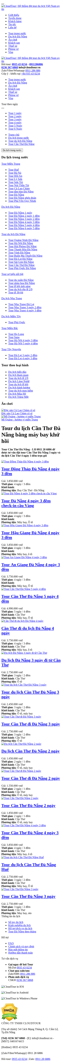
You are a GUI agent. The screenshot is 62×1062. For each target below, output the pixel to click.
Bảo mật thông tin (18, 949)
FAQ (11, 943)
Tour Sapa (13, 337)
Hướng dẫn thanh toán (20, 952)
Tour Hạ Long (16, 334)
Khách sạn (14, 42)
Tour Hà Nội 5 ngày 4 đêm (23, 343)
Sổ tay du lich (15, 922)
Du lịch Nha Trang (11, 298)
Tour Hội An (15, 175)
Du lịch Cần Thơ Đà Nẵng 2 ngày (30, 751)
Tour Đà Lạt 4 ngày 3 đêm (22, 358)
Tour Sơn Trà (15, 182)
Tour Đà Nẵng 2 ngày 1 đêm (24, 215)
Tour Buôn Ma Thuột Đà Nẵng (25, 255)
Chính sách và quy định (21, 946)
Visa (10, 52)
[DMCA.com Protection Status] (9, 1020)
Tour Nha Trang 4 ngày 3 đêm (24, 310)
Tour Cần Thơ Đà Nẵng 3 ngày (28, 896)
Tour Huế (13, 169)
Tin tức (12, 24)
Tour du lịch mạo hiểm (20, 390)
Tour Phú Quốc (16, 322)
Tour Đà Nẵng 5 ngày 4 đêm (24, 225)
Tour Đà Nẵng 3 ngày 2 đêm (24, 218)
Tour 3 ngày (15, 119)
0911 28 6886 (42, 1058)
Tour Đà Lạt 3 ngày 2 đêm (22, 355)
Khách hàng (15, 21)
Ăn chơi (12, 39)
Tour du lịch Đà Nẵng (13, 234)
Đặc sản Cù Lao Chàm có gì (16, 413)
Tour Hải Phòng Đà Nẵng (22, 246)
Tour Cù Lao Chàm (19, 188)
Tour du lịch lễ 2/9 (18, 378)
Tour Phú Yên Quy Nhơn (22, 200)
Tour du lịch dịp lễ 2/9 (20, 289)
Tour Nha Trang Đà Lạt (21, 304)
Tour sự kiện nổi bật (12, 274)
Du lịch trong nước (12, 150)
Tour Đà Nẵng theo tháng (22, 931)
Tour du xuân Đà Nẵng (21, 280)
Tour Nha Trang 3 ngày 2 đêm (24, 307)
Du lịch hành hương (19, 387)
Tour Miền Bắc (9, 328)
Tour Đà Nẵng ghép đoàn (22, 197)
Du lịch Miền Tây (11, 316)
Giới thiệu (13, 15)
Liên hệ (12, 27)
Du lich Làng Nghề (18, 381)
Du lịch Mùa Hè (17, 393)
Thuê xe (12, 45)
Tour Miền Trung (10, 163)
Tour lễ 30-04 (15, 292)
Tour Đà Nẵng (16, 194)
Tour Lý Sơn (15, 179)
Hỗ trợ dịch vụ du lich (20, 928)
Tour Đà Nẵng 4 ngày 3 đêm (24, 222)
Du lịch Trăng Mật (18, 396)
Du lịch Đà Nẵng (17, 36)
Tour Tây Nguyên (11, 349)
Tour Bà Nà (14, 172)
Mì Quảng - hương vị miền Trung (19, 419)
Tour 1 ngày (15, 113)
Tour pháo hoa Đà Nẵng (21, 283)
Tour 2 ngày (15, 116)
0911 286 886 (32, 70)
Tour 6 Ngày (15, 128)
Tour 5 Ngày (15, 125)
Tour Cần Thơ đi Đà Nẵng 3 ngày (30, 724)
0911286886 (36, 64)
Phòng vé (13, 49)
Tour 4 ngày (15, 122)
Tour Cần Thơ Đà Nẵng (21, 265)
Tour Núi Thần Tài (18, 185)
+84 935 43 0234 (30, 73)
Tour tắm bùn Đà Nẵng (21, 191)
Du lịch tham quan (18, 375)
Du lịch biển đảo (17, 371)
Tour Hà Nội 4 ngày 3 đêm (23, 340)
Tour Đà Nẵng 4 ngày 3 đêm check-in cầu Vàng (26, 503)
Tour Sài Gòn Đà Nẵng (21, 261)
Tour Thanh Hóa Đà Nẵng (22, 249)
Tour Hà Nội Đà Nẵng (20, 243)
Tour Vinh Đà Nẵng (19, 252)
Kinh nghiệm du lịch (19, 925)
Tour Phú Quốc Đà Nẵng (22, 268)
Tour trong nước (17, 33)
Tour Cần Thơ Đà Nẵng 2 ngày (28, 805)
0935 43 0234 (19, 64)
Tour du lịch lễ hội (18, 384)
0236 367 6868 (9, 67)
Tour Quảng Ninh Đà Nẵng (23, 240)
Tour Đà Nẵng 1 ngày (20, 212)
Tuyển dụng (14, 18)
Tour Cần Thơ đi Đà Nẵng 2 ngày (30, 778)
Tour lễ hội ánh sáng (19, 286)
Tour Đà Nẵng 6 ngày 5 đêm (24, 228)
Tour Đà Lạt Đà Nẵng (20, 258)
